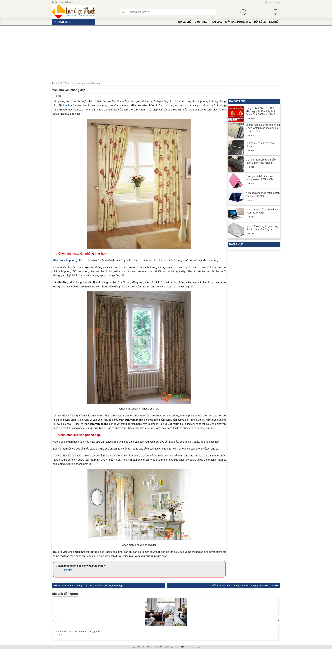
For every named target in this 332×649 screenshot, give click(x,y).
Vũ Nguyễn (196, 647)
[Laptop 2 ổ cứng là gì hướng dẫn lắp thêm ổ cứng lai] (236, 231)
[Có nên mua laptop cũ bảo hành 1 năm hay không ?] (236, 164)
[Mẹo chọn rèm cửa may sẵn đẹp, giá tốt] (166, 612)
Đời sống (260, 22)
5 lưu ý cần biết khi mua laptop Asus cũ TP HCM (259, 178)
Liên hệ (276, 2)
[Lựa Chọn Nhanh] (73, 12)
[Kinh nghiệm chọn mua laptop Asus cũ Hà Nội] (236, 197)
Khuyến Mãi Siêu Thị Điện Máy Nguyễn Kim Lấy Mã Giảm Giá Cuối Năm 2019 (260, 111)
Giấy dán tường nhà (238, 22)
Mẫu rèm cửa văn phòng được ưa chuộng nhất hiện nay (243, 585)
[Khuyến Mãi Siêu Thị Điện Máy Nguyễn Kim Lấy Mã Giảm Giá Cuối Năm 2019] (236, 114)
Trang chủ (184, 22)
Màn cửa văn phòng (65, 260)
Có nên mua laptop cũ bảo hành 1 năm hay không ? (261, 161)
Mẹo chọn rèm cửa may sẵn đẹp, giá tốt (78, 631)
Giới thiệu (264, 2)
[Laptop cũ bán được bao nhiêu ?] (236, 147)
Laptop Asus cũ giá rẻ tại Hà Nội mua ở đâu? (262, 211)
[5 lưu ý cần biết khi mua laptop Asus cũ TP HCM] (236, 181)
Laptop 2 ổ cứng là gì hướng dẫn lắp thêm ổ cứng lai (262, 228)
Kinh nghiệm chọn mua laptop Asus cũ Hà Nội (263, 194)
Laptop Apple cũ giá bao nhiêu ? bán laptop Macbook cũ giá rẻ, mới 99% (263, 127)
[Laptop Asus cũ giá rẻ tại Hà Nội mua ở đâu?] (236, 214)
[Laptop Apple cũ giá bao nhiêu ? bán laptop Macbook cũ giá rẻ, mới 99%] (236, 131)
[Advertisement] (166, 53)
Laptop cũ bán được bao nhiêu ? (260, 144)
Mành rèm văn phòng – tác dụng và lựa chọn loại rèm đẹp (90, 585)
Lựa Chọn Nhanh (158, 647)
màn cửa (70, 105)
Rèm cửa (216, 22)
